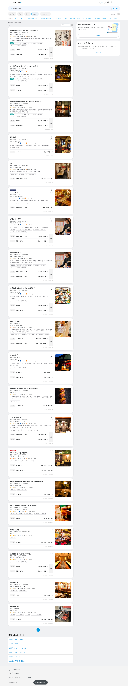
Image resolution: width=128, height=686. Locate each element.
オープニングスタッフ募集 (60, 18)
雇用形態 (11, 14)
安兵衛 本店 (14, 582)
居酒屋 (34, 14)
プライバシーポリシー (20, 678)
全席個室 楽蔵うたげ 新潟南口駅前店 (22, 288)
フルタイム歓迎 (113, 18)
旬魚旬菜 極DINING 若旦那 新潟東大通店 (24, 388)
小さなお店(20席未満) (74, 18)
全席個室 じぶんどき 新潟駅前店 (21, 554)
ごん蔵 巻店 (14, 355)
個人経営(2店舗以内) (46, 18)
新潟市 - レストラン (15, 657)
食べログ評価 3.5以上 (33, 18)
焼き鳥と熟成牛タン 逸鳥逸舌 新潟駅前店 (24, 30)
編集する (98, 36)
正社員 (16, 18)
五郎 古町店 (14, 192)
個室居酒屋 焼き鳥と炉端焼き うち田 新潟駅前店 (26, 482)
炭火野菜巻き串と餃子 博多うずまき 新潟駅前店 (26, 101)
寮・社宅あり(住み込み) (101, 18)
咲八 (11, 163)
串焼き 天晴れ (15, 530)
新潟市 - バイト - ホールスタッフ (19, 648)
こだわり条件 (44, 14)
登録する (98, 52)
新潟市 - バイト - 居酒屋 (16, 639)
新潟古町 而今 (15, 321)
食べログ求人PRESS (14, 670)
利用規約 (11, 678)
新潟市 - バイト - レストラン (17, 652)
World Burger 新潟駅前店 (19, 453)
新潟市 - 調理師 (13, 644)
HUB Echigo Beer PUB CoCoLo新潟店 (23, 506)
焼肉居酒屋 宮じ (15, 252)
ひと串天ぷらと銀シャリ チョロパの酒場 (24, 66)
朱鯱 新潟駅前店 (15, 417)
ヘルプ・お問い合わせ (15, 673)
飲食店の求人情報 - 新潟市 (17, 661)
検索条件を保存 (41, 682)
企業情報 (29, 678)
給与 (27, 14)
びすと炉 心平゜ (16, 219)
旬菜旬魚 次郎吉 (15, 607)
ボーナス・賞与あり (87, 18)
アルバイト (22, 18)
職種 (20, 14)
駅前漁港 (13, 137)
